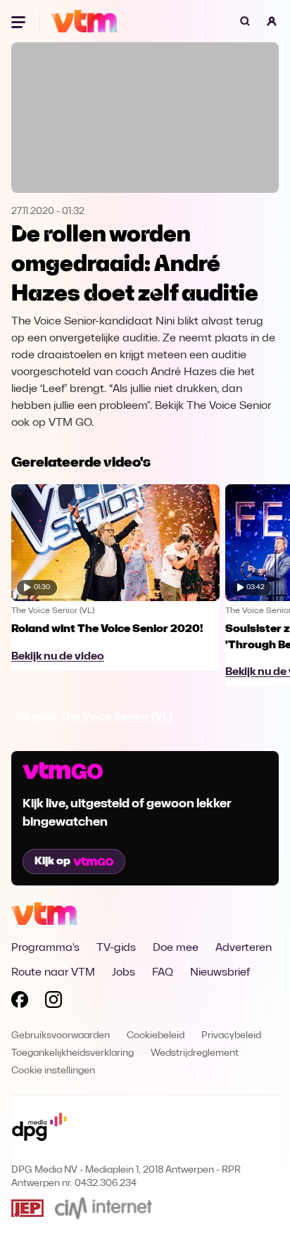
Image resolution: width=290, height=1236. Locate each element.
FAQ (162, 972)
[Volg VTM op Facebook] (19, 1002)
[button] (272, 21)
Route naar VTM (53, 972)
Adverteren (243, 948)
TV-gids (116, 948)
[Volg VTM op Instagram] (53, 1002)
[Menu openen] (19, 21)
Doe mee (175, 948)
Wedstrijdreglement (195, 1053)
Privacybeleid (231, 1035)
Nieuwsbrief (220, 972)
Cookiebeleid (155, 1035)
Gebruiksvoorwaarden (60, 1035)
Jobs (123, 972)
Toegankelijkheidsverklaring (72, 1053)
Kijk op (52, 861)
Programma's (45, 948)
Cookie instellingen (53, 1071)
